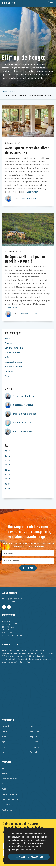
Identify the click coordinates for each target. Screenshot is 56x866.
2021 (7, 474)
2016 (7, 455)
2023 (7, 479)
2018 (7, 465)
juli (31, 726)
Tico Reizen (9, 3)
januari (5, 726)
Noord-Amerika (13, 352)
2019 (7, 469)
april (4, 742)
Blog (12, 91)
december (34, 752)
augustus (34, 731)
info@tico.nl (9, 601)
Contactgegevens (9, 593)
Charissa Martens (28, 198)
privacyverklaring (20, 543)
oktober (34, 742)
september (35, 736)
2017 (7, 460)
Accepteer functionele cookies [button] (29, 857)
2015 (7, 451)
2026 (7, 493)
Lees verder (32, 191)
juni (4, 752)
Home (4, 91)
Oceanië (9, 371)
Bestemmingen (8, 762)
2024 (7, 483)
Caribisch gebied (14, 361)
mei (3, 747)
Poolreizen (10, 375)
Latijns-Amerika (14, 347)
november (35, 747)
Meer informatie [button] (27, 850)
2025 (7, 488)
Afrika (8, 338)
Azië (7, 357)
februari (6, 731)
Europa (8, 343)
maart (5, 736)
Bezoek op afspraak (12, 630)
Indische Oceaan (14, 366)
